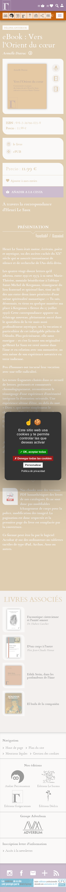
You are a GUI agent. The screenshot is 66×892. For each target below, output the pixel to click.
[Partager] (42, 16)
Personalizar (33, 465)
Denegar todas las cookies (34, 458)
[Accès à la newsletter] (36, 16)
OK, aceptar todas (34, 451)
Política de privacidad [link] (33, 470)
